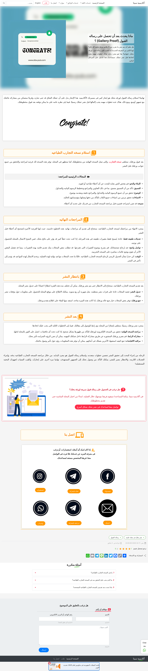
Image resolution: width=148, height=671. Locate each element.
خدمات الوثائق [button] (72, 3)
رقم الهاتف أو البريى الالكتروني (61, 614)
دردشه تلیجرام (74, 523)
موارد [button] (62, 3)
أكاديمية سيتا (139, 3)
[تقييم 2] (126, 548)
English (38, 3)
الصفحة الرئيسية (98, 3)
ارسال (44, 650)
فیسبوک (108, 491)
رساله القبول (114, 537)
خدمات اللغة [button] (86, 3)
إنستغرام (40, 490)
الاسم (107, 614)
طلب (45, 3)
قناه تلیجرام (74, 491)
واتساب (40, 523)
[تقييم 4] (120, 548)
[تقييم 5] (117, 548)
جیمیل (107, 523)
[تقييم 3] (123, 548)
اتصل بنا (54, 3)
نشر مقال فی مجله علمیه (134, 537)
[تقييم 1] (129, 548)
